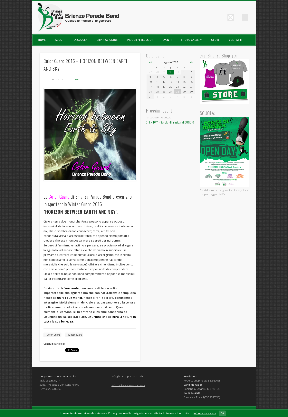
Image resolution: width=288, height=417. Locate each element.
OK (222, 413)
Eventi (167, 40)
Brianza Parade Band (92, 18)
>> (191, 62)
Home (42, 40)
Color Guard (54, 334)
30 (170, 72)
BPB (76, 79)
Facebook (206, 17)
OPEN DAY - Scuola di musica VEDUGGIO (170, 122)
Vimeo (222, 17)
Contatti (235, 40)
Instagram (230, 17)
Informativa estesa (205, 413)
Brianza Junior (107, 40)
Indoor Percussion (140, 40)
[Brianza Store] (224, 102)
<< (150, 62)
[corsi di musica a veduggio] (224, 186)
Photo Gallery (191, 40)
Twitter (214, 17)
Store (215, 40)
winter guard (75, 334)
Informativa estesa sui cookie (128, 385)
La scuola (80, 40)
